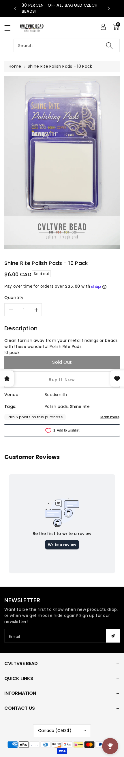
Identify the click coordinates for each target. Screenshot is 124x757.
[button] (10, 27)
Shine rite (80, 406)
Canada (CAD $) (55, 730)
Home (15, 66)
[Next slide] (108, 8)
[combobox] (66, 45)
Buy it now (62, 380)
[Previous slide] (15, 8)
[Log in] (103, 26)
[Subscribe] (113, 636)
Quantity (14, 297)
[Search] (109, 45)
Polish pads (56, 406)
